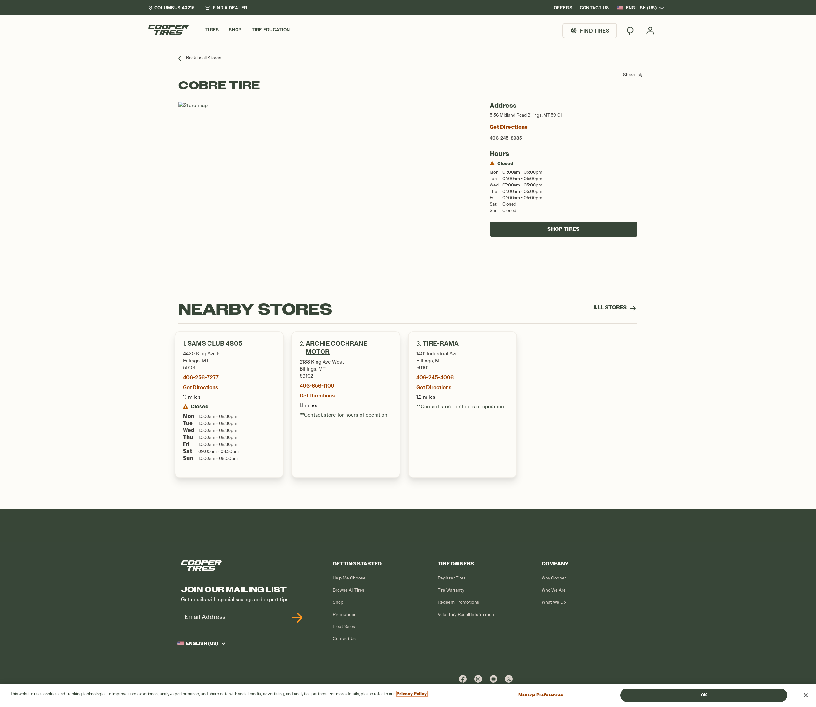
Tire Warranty (451, 590)
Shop (338, 602)
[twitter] (509, 679)
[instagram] (478, 679)
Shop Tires (563, 229)
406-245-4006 (435, 377)
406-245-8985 (506, 138)
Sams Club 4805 (214, 343)
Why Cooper (554, 578)
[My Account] (650, 30)
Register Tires (452, 578)
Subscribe (296, 618)
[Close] (806, 695)
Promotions (344, 614)
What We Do (554, 602)
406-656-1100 (317, 386)
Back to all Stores (203, 58)
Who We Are (554, 590)
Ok (704, 695)
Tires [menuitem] (212, 30)
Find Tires (594, 30)
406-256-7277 (201, 377)
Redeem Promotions (458, 602)
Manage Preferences (540, 695)
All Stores (610, 307)
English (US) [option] (641, 8)
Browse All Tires (348, 590)
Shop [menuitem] (235, 30)
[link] (226, 7)
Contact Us (344, 638)
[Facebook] (463, 679)
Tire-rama (441, 343)
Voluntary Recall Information (466, 614)
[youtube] (493, 679)
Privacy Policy (412, 693)
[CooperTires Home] (169, 30)
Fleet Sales (344, 626)
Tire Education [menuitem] (271, 30)
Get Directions (509, 127)
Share (629, 74)
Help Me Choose (349, 578)
